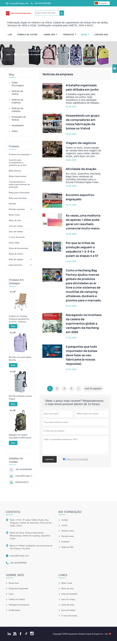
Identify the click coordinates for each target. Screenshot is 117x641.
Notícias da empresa (17, 101)
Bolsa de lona (15, 220)
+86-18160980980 (42, 3)
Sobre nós (15, 575)
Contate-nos (101, 35)
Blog (84, 35)
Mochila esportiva (17, 209)
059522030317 (22, 482)
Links (62, 575)
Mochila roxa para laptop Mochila (20, 358)
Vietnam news (67, 531)
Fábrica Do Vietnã (27, 35)
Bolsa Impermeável (17, 176)
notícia (64, 525)
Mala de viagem (16, 259)
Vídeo (15, 131)
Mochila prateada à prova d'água (20, 397)
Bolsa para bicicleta (17, 198)
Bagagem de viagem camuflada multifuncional (20, 436)
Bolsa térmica (15, 171)
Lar (10, 35)
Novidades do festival (19, 118)
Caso (11, 594)
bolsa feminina (15, 265)
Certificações (14, 610)
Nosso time (14, 583)
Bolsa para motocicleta (19, 192)
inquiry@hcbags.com (19, 3)
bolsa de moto (67, 605)
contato (13, 511)
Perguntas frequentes (18, 588)
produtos (65, 541)
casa (8, 54)
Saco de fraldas (16, 231)
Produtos (68, 35)
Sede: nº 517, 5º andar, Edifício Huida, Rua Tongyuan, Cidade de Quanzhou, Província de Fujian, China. (31, 523)
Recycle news (67, 536)
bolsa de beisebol (69, 594)
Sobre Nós (49, 35)
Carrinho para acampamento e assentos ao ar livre (18, 162)
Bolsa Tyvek (14, 215)
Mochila (12, 204)
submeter (49, 459)
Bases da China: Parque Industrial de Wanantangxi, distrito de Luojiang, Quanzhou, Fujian (30, 536)
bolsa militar (14, 243)
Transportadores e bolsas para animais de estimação (19, 184)
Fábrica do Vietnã (17, 599)
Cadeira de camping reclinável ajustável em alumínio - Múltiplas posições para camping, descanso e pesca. (19, 319)
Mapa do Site (67, 547)
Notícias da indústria (17, 109)
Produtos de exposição (19, 154)
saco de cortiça (16, 226)
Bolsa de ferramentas (18, 248)
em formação (70, 511)
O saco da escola (17, 237)
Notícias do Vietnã (17, 92)
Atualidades (18, 125)
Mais (13, 326)
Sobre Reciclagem (18, 84)
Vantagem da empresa (19, 605)
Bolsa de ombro (16, 254)
